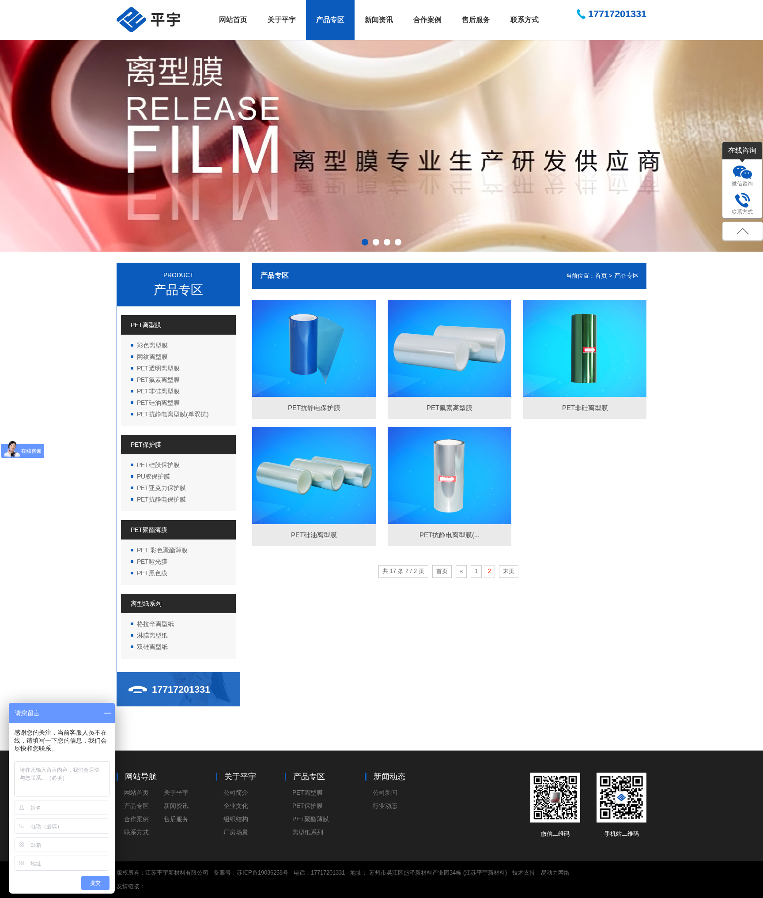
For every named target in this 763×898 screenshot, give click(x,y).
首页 (601, 275)
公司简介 (235, 792)
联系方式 (524, 19)
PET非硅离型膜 (158, 391)
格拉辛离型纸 (155, 623)
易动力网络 (555, 872)
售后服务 (476, 19)
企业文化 (235, 805)
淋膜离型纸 (152, 635)
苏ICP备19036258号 (262, 872)
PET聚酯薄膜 (149, 529)
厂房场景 (235, 832)
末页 (508, 571)
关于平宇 (282, 19)
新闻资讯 (379, 19)
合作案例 (427, 19)
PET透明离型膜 (158, 368)
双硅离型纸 (152, 646)
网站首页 (233, 19)
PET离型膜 (146, 324)
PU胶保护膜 (153, 476)
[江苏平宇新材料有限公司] (148, 19)
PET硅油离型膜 (158, 402)
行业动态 (385, 805)
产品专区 (330, 19)
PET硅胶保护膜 (158, 464)
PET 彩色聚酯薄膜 (162, 550)
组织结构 (235, 819)
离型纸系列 (146, 603)
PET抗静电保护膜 (161, 499)
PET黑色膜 (152, 573)
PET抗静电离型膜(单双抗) (173, 414)
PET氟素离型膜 (158, 379)
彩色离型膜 (152, 345)
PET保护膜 (146, 444)
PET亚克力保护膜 (161, 487)
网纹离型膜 (152, 356)
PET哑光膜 (152, 561)
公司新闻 (385, 792)
